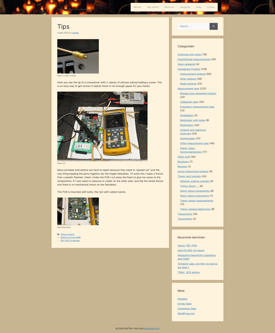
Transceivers (185, 214)
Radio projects (188, 83)
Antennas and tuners (190, 54)
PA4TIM (64, 5)
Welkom (137, 7)
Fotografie (185, 7)
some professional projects (193, 171)
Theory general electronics (195, 209)
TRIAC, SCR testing (189, 272)
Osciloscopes (187, 138)
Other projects (67, 234)
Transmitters (185, 218)
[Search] (214, 26)
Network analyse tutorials (194, 181)
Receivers (183, 161)
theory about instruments (194, 195)
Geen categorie (186, 64)
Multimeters (187, 125)
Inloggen (182, 298)
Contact (211, 7)
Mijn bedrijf (153, 7)
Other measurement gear (194, 143)
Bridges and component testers (198, 93)
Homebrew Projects (189, 69)
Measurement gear (188, 88)
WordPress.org (186, 313)
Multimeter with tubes (192, 120)
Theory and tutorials (189, 176)
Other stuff (184, 156)
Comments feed (187, 308)
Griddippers (187, 115)
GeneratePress (152, 328)
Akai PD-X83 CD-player (191, 250)
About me (169, 7)
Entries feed (184, 303)
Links (198, 7)
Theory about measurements (196, 200)
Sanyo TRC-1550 (187, 245)
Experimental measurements (194, 59)
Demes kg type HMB (70, 237)
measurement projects (193, 74)
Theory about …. (189, 186)
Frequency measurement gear (197, 106)
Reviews (182, 166)
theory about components (195, 191)
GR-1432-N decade (70, 240)
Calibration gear (189, 101)
